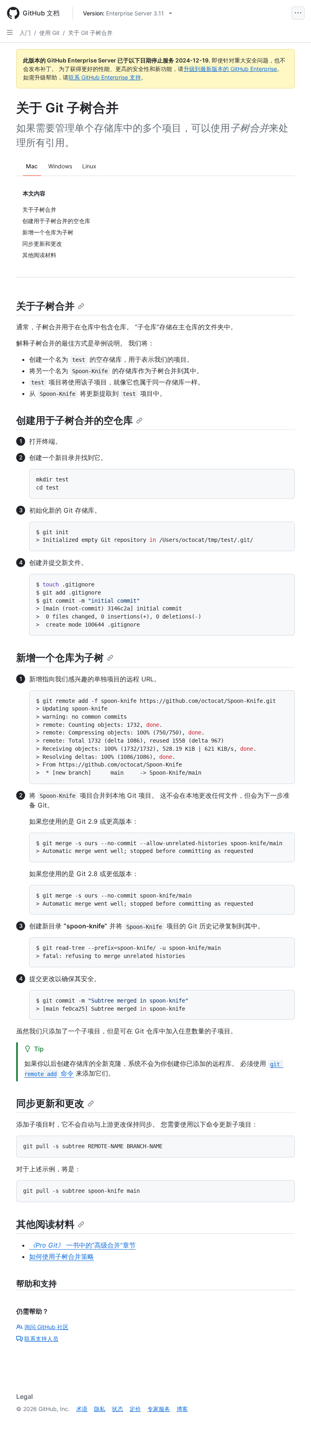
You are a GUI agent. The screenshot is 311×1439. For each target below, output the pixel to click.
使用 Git (49, 32)
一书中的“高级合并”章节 (82, 1245)
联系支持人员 (41, 1338)
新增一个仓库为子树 (60, 658)
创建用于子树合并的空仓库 (74, 420)
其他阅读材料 (45, 1224)
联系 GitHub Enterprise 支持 (104, 77)
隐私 (99, 1408)
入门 (25, 32)
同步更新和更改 (50, 1103)
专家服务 (158, 1408)
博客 (182, 1408)
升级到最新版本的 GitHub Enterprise (230, 68)
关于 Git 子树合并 (90, 32)
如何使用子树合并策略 (61, 1256)
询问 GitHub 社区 (46, 1326)
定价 (135, 1408)
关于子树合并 (45, 306)
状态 (117, 1408)
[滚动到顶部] (293, 1421)
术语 (81, 1408)
